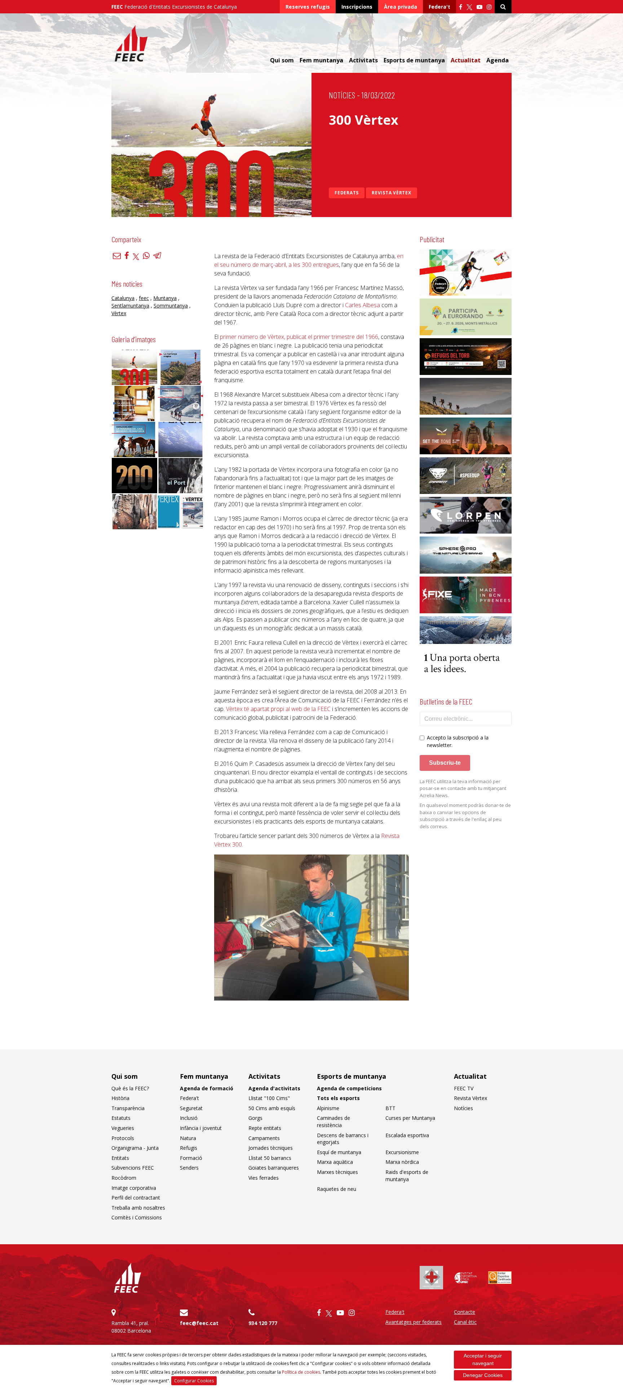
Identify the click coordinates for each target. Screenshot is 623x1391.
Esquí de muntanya (339, 1152)
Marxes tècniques (337, 1172)
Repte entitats (264, 1128)
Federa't (439, 6)
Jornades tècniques (270, 1147)
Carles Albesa (362, 305)
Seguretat (191, 1108)
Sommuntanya (171, 305)
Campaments (264, 1138)
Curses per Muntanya (410, 1117)
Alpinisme (328, 1108)
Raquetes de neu (336, 1188)
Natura (188, 1138)
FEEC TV (463, 1088)
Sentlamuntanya (130, 305)
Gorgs (255, 1117)
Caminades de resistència (333, 1121)
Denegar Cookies (483, 1375)
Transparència (128, 1108)
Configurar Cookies (194, 1381)
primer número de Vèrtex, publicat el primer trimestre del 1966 (299, 337)
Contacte (464, 1311)
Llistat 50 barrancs (269, 1157)
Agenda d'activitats (274, 1088)
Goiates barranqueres (273, 1167)
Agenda (497, 60)
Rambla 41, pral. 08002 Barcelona (131, 1327)
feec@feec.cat (199, 1323)
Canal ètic (465, 1322)
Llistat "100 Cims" (269, 1098)
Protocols (122, 1138)
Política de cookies (301, 1372)
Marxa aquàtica (335, 1161)
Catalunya (122, 298)
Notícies (342, 95)
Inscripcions (356, 6)
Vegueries (122, 1128)
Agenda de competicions (349, 1088)
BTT (390, 1108)
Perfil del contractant (135, 1197)
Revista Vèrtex (391, 193)
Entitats (120, 1157)
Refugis (188, 1147)
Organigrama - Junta (135, 1147)
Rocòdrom (123, 1177)
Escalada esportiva (407, 1135)
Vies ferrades (263, 1177)
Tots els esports (338, 1098)
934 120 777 (262, 1323)
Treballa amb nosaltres (138, 1207)
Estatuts (121, 1117)
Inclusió (189, 1117)
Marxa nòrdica (402, 1161)
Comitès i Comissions (136, 1217)
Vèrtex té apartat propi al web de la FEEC (278, 709)
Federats (347, 193)
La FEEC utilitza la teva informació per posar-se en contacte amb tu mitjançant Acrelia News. (463, 788)
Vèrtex (118, 313)
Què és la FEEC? (130, 1088)
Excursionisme (402, 1152)
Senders (189, 1167)
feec (144, 298)
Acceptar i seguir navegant (483, 1359)
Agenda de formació (206, 1088)
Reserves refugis (308, 6)
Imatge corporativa (133, 1187)
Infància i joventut (201, 1128)
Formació (191, 1157)
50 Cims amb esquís (271, 1108)
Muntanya (165, 298)
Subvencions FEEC (132, 1167)
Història (120, 1098)
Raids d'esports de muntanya (406, 1176)
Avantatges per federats (413, 1322)
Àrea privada (400, 6)
